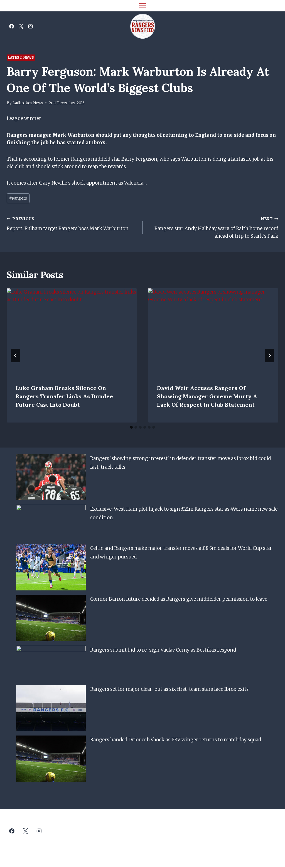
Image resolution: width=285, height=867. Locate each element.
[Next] (269, 355)
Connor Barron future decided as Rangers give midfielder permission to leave (178, 599)
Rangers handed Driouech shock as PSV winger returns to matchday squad (175, 740)
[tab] (131, 427)
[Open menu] (142, 5)
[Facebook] (11, 26)
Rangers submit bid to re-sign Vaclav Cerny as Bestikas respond (163, 650)
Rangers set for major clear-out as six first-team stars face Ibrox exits (169, 689)
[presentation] (72, 331)
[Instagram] (30, 26)
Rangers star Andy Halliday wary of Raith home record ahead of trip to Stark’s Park (216, 228)
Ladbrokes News (28, 103)
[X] (21, 26)
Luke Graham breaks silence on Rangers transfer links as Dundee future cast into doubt (64, 396)
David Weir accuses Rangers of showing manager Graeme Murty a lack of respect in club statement (207, 396)
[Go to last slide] (15, 355)
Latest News (21, 57)
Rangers (18, 198)
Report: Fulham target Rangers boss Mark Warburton (68, 224)
